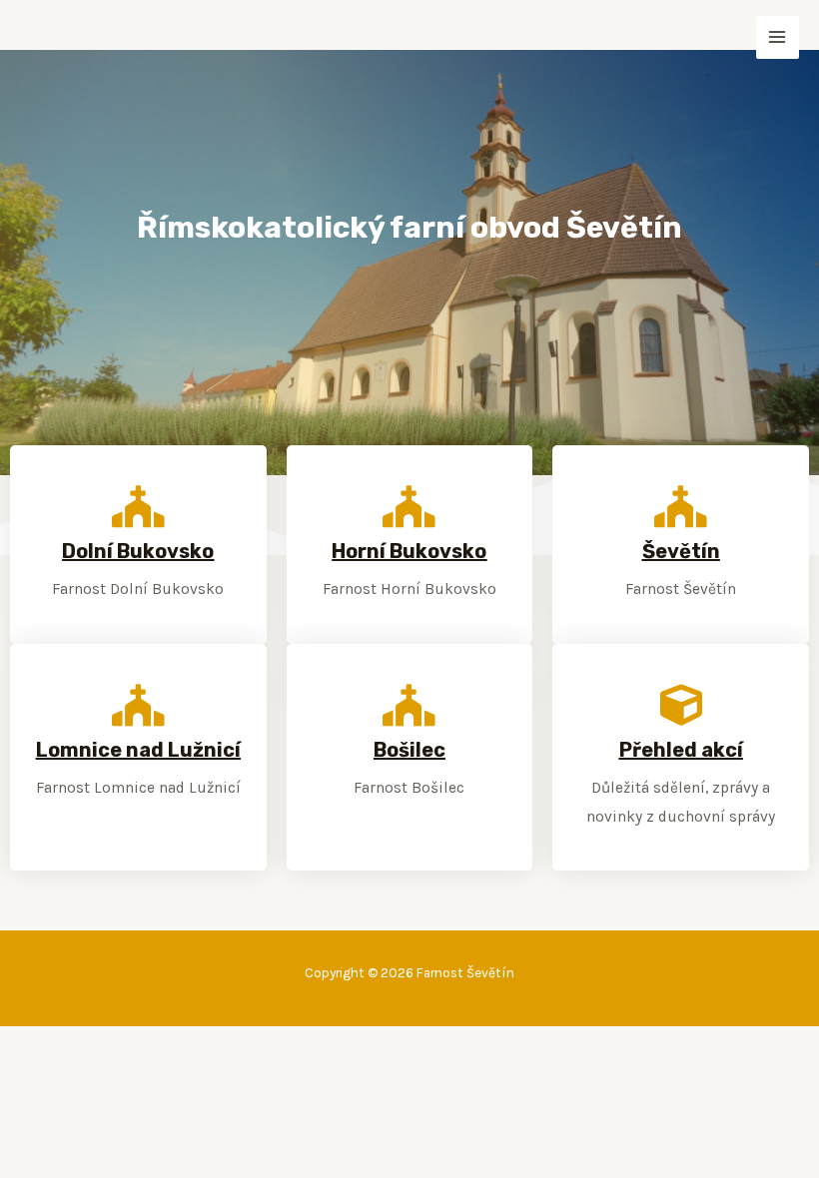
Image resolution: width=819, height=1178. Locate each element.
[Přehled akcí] (681, 705)
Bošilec (409, 750)
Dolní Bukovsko (138, 551)
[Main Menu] (777, 37)
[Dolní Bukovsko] (138, 506)
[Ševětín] (681, 506)
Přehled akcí (681, 750)
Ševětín (681, 551)
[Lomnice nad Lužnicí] (138, 705)
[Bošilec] (409, 705)
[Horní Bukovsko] (409, 506)
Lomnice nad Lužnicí (138, 750)
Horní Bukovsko (409, 551)
